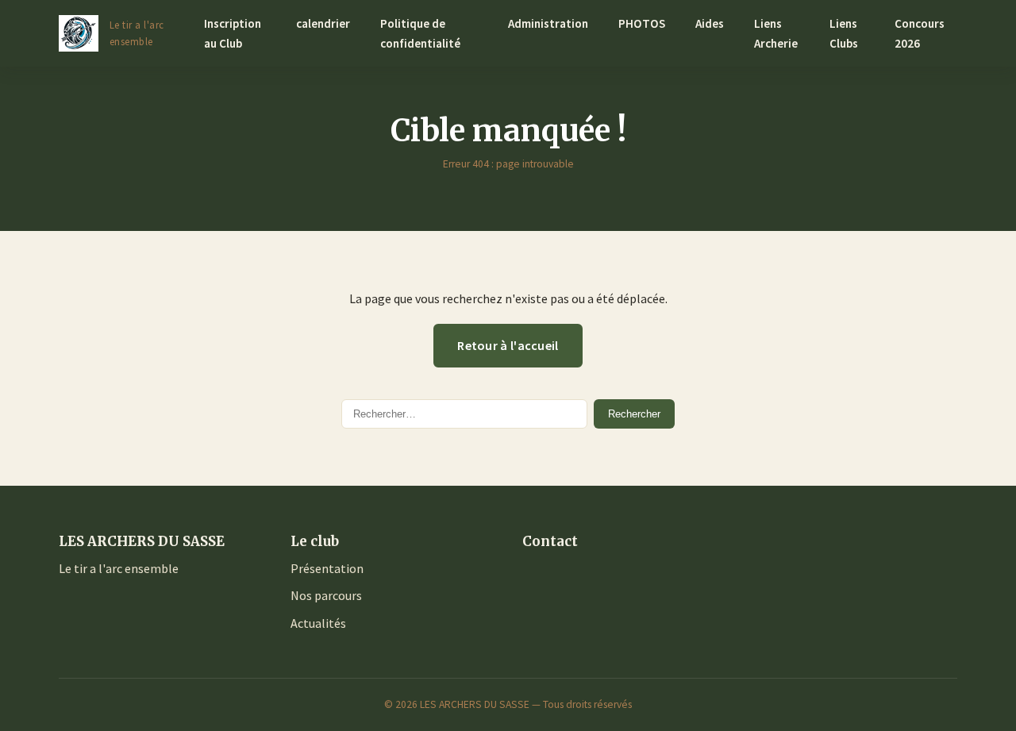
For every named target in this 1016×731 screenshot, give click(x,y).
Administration (548, 23)
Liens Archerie (776, 33)
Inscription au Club (232, 33)
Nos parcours (326, 595)
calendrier (323, 23)
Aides (709, 23)
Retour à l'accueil (507, 345)
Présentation (327, 568)
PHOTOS (641, 23)
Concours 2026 (920, 33)
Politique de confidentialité (420, 33)
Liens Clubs (843, 33)
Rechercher (634, 414)
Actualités (318, 623)
